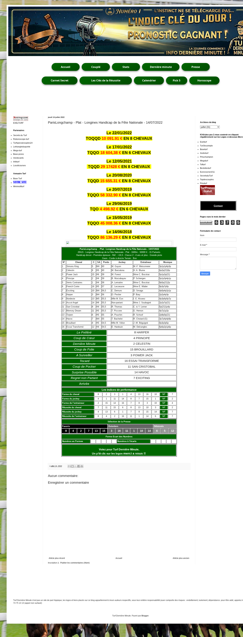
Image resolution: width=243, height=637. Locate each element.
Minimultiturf (18, 186)
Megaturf (204, 161)
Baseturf (203, 149)
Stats (125, 67)
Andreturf (204, 153)
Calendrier (149, 80)
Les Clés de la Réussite (105, 80)
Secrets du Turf (20, 135)
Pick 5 (176, 80)
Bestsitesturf (205, 168)
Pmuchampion (206, 157)
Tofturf (202, 164)
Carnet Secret (59, 80)
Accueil (65, 67)
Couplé (95, 67)
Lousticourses (19, 165)
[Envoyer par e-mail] (69, 466)
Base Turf (17, 178)
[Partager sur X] (75, 466)
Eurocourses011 (207, 172)
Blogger (145, 616)
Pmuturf (203, 183)
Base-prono (18, 154)
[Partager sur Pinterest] (81, 466)
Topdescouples (207, 179)
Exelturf (203, 142)
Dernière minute (161, 67)
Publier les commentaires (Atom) (75, 563)
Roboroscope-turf (21, 139)
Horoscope (204, 80)
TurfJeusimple (206, 146)
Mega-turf (17, 150)
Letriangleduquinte (21, 147)
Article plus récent (57, 558)
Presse (195, 67)
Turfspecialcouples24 (23, 143)
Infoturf (16, 162)
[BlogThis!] (72, 466)
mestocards (18, 158)
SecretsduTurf (206, 176)
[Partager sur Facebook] (78, 466)
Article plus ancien (181, 558)
